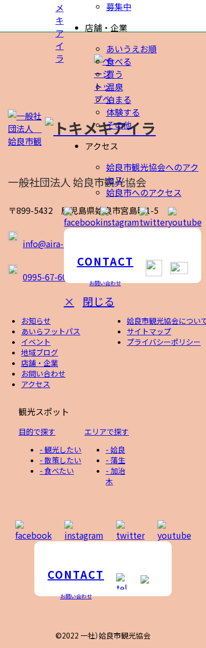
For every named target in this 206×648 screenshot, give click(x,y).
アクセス (35, 384)
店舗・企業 (39, 363)
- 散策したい (60, 460)
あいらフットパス (50, 331)
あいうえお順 (131, 48)
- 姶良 (115, 449)
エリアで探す (107, 431)
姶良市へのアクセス (144, 192)
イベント (36, 341)
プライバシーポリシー (164, 341)
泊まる (119, 99)
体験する (123, 112)
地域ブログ (39, 352)
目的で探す (36, 431)
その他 (119, 124)
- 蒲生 (115, 460)
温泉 (114, 86)
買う (114, 74)
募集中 (119, 6)
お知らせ (36, 320)
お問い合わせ (43, 373)
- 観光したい (60, 449)
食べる (119, 61)
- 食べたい (57, 470)
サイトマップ (149, 331)
